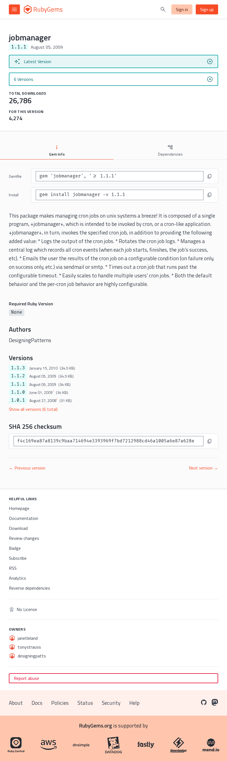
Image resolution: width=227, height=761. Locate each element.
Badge (15, 548)
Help (134, 703)
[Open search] (163, 9)
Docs (37, 703)
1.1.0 (18, 392)
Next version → (203, 468)
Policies (60, 703)
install (14, 195)
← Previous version (27, 468)
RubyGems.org (95, 725)
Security (111, 703)
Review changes (24, 538)
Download (18, 528)
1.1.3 (18, 368)
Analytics (17, 578)
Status (85, 703)
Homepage (19, 508)
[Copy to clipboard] (209, 176)
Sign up (207, 9)
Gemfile (15, 176)
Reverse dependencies (29, 588)
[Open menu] (14, 9)
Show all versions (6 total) (33, 409)
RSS (13, 568)
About (16, 703)
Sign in (182, 9)
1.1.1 (18, 384)
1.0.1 (18, 400)
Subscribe (18, 558)
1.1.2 (18, 376)
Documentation (23, 518)
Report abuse (26, 678)
